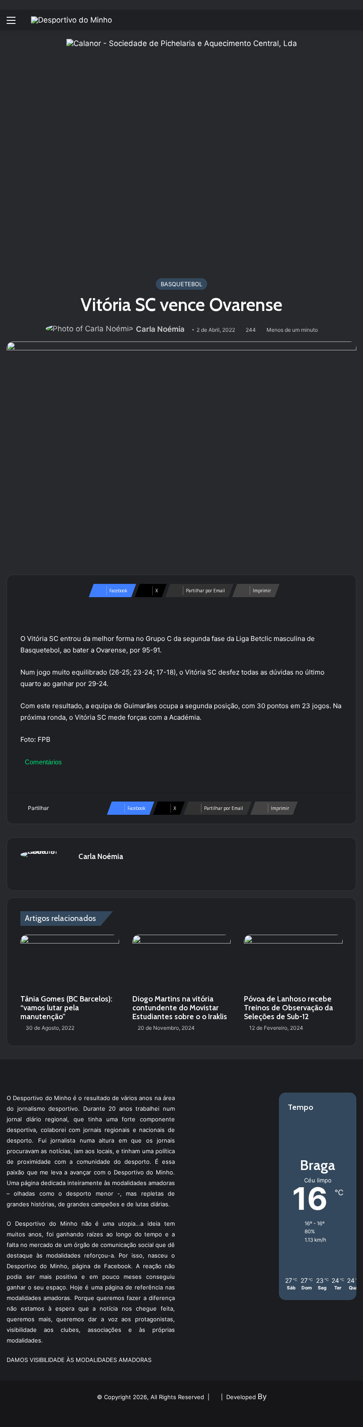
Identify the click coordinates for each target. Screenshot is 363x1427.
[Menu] (11, 23)
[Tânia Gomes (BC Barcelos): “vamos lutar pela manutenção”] (69, 962)
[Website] (83, 872)
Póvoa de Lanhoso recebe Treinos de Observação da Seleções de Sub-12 (288, 1007)
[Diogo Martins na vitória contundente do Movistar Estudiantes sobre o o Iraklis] (181, 962)
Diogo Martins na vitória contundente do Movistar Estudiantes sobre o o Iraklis (179, 1007)
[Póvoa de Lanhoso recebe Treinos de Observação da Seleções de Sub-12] (293, 962)
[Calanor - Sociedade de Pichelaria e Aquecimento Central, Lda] (181, 153)
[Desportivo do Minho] (71, 20)
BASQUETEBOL (181, 284)
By (262, 1396)
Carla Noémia (160, 329)
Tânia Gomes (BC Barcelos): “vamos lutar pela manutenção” (66, 1007)
